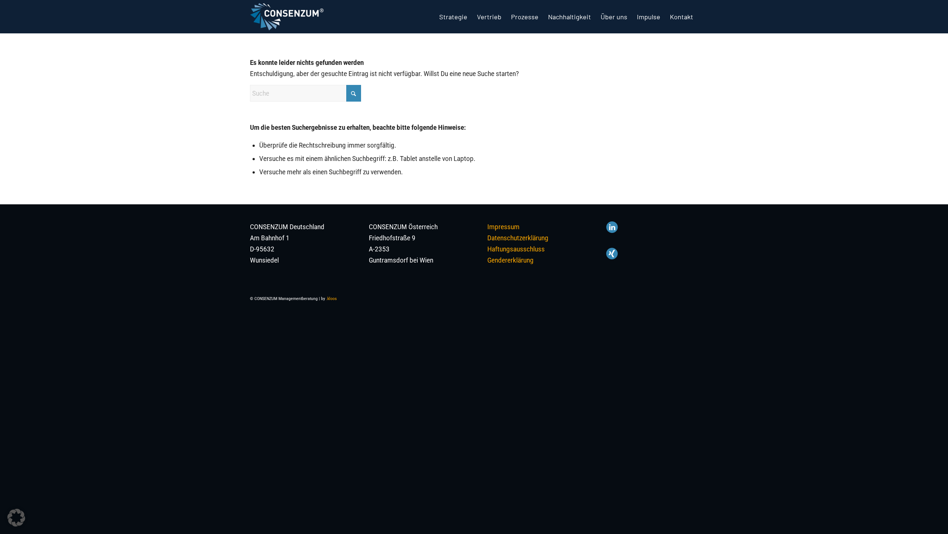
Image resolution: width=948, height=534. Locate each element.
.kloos (331, 298)
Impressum (503, 227)
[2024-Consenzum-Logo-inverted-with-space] (287, 16)
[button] (16, 517)
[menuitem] (453, 16)
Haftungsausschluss (516, 249)
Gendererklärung (510, 260)
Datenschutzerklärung (517, 238)
